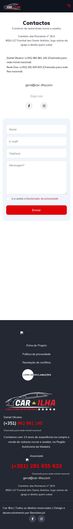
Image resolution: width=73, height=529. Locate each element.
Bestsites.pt (37, 512)
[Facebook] (29, 105)
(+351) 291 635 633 (36, 466)
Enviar (36, 210)
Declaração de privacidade (42, 198)
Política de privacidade (36, 354)
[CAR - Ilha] (12, 6)
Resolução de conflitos (36, 362)
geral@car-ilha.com (38, 85)
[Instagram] (44, 105)
